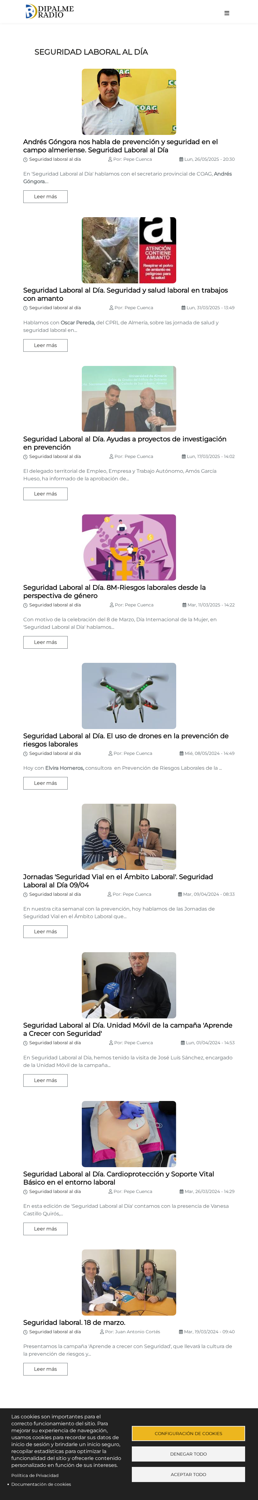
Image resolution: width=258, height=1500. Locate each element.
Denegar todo (188, 1454)
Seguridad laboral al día (55, 159)
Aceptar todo (188, 1474)
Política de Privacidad (35, 1475)
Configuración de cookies (188, 1433)
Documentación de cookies (41, 1484)
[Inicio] (108, 12)
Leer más (45, 197)
